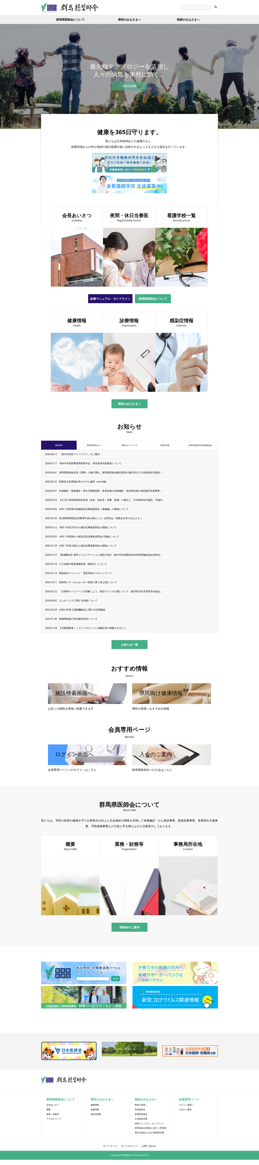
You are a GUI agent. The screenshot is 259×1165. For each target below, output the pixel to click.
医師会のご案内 (130, 927)
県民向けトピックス (129, 445)
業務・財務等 (52, 1114)
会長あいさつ (52, 1104)
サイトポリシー (129, 1146)
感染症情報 (129, 86)
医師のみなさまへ (188, 19)
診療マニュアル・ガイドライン (110, 299)
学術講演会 (140, 1109)
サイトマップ (110, 1146)
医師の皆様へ (141, 1104)
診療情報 (95, 1109)
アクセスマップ (53, 1118)
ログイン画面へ (186, 1104)
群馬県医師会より (94, 445)
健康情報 (95, 1104)
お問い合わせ (149, 1146)
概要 (48, 1109)
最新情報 (58, 445)
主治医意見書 (141, 1118)
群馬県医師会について (70, 19)
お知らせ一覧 (129, 645)
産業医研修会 (141, 1114)
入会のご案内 (185, 1109)
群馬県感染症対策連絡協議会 (200, 445)
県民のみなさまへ (129, 19)
